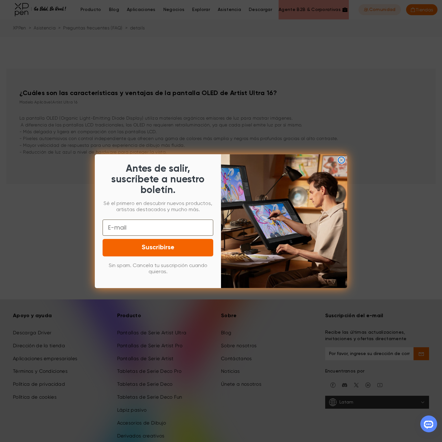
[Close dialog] (341, 160)
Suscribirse (158, 247)
